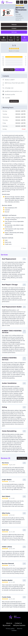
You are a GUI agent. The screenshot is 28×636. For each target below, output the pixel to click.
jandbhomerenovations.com (13, 91)
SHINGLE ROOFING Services (9, 359)
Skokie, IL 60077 (10, 80)
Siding (4, 407)
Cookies (14, 630)
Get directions (14, 101)
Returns (19, 628)
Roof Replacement (9, 259)
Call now (14, 32)
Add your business (19, 625)
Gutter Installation (9, 383)
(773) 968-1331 (9, 88)
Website (14, 24)
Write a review (20, 69)
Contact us (18, 623)
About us (9, 623)
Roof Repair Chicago (10, 285)
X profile (7, 98)
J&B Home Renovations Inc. (21, 9)
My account (6, 625)
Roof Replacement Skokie (12, 307)
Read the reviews (9, 69)
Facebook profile (10, 94)
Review (11, 40)
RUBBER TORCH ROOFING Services (12, 331)
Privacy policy (10, 628)
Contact (14, 28)
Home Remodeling (9, 431)
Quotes (24, 40)
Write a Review (22, 458)
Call (18, 40)
